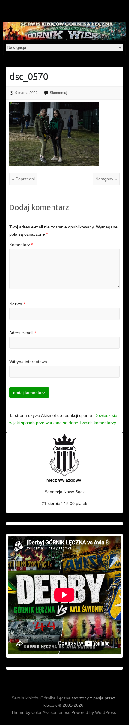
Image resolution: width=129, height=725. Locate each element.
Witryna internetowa (28, 361)
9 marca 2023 (26, 93)
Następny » (106, 178)
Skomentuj (58, 93)
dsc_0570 (28, 76)
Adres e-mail (22, 332)
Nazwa (17, 303)
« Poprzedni (23, 178)
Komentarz (21, 244)
